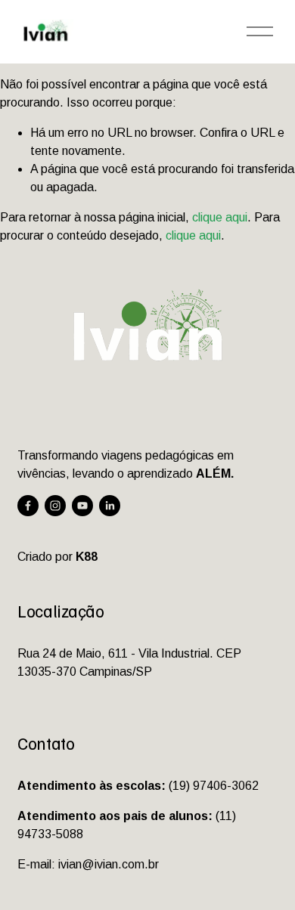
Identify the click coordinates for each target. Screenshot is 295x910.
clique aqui (219, 217)
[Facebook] (28, 505)
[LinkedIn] (109, 505)
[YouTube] (82, 505)
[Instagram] (55, 505)
